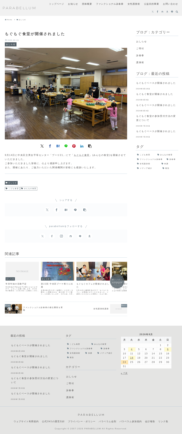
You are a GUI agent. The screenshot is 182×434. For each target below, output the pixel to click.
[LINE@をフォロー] (172, 12)
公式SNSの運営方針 (53, 421)
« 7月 (124, 373)
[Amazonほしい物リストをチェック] (167, 12)
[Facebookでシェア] (50, 146)
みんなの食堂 (30, 189)
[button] (90, 146)
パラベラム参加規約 (130, 421)
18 (131, 358)
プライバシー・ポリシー (82, 421)
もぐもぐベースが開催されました (156, 83)
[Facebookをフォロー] (157, 12)
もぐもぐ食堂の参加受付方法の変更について (156, 118)
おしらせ (12, 183)
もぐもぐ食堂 (82, 155)
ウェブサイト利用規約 (26, 421)
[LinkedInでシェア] (82, 146)
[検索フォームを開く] (177, 12)
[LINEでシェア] (66, 146)
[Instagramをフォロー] (61, 236)
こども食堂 (13, 189)
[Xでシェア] (42, 146)
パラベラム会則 (107, 421)
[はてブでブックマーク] (58, 146)
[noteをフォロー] (162, 12)
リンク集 (163, 421)
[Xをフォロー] (153, 12)
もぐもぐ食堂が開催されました (154, 94)
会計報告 (150, 421)
